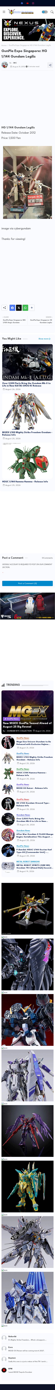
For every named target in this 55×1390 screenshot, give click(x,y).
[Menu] (4, 12)
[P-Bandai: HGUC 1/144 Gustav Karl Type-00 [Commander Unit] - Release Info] (8, 850)
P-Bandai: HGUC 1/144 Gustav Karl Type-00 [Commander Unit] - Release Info (34, 851)
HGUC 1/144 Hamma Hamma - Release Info (25, 482)
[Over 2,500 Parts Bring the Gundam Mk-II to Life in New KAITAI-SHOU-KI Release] (8, 819)
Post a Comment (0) (27, 583)
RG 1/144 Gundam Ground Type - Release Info (33, 804)
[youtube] (28, 3)
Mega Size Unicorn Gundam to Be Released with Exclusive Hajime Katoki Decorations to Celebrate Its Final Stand (34, 743)
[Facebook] (12, 308)
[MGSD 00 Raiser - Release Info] (8, 788)
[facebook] (22, 3)
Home (3, 45)
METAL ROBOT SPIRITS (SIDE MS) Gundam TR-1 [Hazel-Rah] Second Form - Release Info (33, 866)
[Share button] (32, 308)
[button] (45, 11)
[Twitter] (19, 308)
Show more (44, 339)
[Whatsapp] (25, 308)
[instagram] (33, 3)
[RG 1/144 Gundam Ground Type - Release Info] (8, 803)
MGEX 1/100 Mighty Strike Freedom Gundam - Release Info (27, 433)
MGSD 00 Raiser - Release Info (32, 788)
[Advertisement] (27, 99)
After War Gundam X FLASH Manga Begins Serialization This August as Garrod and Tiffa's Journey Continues (34, 835)
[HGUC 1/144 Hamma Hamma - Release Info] (8, 773)
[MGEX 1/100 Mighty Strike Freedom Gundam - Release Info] (8, 757)
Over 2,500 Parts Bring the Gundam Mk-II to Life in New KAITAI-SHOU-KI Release (26, 384)
